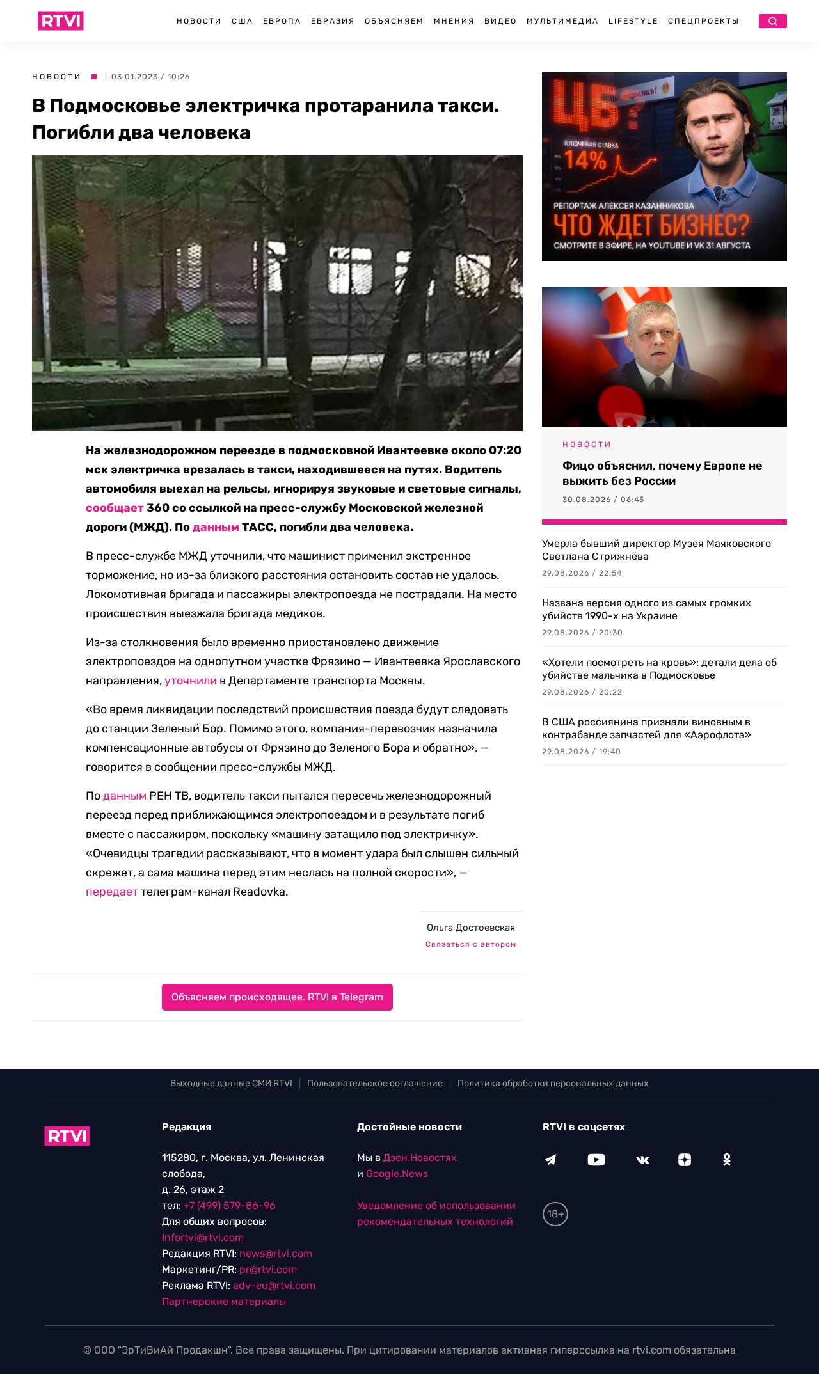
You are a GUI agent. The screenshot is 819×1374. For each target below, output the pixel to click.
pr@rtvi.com (268, 1269)
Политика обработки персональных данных (553, 1083)
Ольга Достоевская (471, 927)
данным (216, 527)
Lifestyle (633, 21)
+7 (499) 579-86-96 (230, 1205)
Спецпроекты (704, 21)
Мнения (454, 21)
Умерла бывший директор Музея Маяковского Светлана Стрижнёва (656, 549)
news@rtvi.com (275, 1253)
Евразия (333, 21)
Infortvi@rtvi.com (203, 1237)
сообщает (115, 508)
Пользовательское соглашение (375, 1083)
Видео (500, 21)
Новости (199, 21)
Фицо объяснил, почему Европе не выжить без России (662, 473)
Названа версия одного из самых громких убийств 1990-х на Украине (646, 609)
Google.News (397, 1173)
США (242, 21)
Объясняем (394, 21)
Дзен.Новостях (420, 1157)
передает (112, 892)
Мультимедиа (563, 21)
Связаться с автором (470, 944)
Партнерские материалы (224, 1301)
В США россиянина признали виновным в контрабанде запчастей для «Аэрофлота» (646, 728)
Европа (282, 21)
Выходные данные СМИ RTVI (231, 1083)
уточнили (190, 681)
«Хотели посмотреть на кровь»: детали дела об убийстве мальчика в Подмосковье (659, 668)
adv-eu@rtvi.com (274, 1285)
